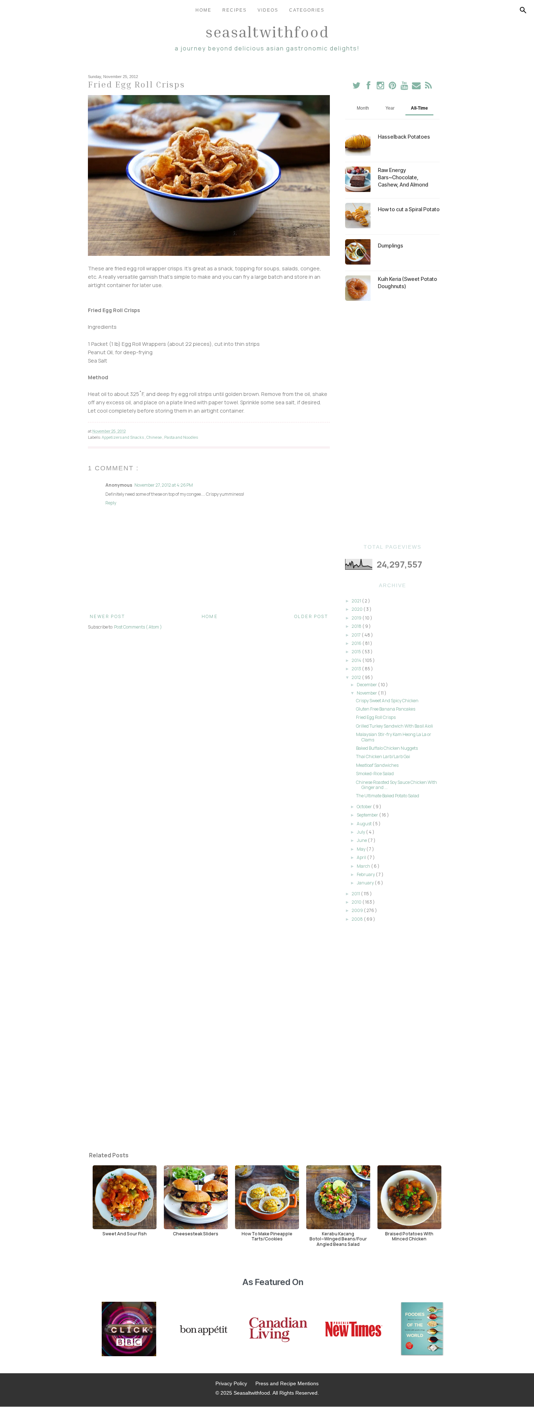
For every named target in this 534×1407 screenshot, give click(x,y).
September (368, 815)
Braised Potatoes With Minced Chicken (409, 1236)
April (362, 857)
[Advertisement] (392, 422)
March (364, 866)
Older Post (311, 616)
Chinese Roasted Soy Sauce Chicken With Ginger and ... (396, 784)
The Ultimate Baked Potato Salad (387, 796)
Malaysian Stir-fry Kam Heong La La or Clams (393, 737)
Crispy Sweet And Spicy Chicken (387, 701)
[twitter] (356, 87)
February (366, 874)
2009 (358, 910)
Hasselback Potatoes (404, 137)
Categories (306, 10)
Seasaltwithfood (267, 32)
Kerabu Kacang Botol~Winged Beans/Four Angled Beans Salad (338, 1239)
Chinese (154, 437)
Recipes (234, 10)
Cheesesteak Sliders (195, 1233)
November (367, 693)
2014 (357, 660)
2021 (357, 601)
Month (363, 108)
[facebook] (368, 87)
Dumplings (390, 245)
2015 (357, 652)
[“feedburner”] (428, 87)
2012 (357, 677)
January (366, 883)
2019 (357, 618)
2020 (357, 609)
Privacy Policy (231, 1383)
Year (390, 108)
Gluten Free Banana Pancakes (385, 709)
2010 (357, 902)
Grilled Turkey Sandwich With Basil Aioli (394, 726)
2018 (357, 626)
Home (203, 10)
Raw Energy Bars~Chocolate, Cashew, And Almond (403, 177)
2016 (357, 643)
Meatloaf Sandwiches (377, 765)
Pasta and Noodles (181, 437)
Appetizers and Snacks (123, 437)
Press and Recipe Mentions (287, 1383)
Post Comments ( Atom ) (138, 627)
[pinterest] (393, 87)
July (361, 832)
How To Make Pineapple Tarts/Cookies (267, 1236)
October (365, 806)
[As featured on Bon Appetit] (203, 1330)
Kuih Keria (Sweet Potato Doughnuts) (407, 282)
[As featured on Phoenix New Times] (354, 1330)
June (362, 840)
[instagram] (381, 87)
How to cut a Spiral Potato (409, 209)
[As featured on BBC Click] (129, 1330)
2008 (358, 919)
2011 (356, 894)
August (364, 824)
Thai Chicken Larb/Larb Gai (383, 756)
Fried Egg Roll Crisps (376, 717)
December (367, 685)
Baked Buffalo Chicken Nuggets (387, 748)
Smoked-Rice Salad (375, 773)
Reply (110, 503)
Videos (268, 10)
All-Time (419, 108)
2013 (357, 669)
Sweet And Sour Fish (124, 1233)
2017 (356, 635)
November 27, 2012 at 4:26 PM (163, 485)
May (361, 849)
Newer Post (107, 616)
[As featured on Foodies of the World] (422, 1330)
